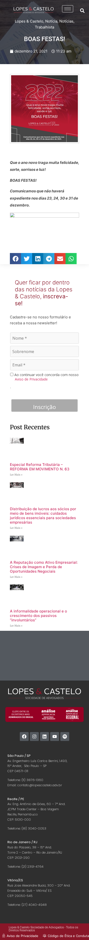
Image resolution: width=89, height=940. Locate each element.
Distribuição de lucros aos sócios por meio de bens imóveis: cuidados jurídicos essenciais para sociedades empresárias (43, 516)
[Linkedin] (44, 736)
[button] (82, 10)
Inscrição (44, 406)
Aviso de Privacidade (31, 379)
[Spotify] (64, 736)
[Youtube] (54, 736)
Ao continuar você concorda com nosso (46, 377)
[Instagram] (34, 736)
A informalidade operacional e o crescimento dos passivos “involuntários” (38, 615)
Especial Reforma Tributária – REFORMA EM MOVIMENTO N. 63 (39, 466)
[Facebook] (24, 736)
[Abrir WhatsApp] (76, 927)
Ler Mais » (16, 474)
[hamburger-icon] (67, 8)
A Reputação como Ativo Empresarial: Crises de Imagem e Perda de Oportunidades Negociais (44, 567)
